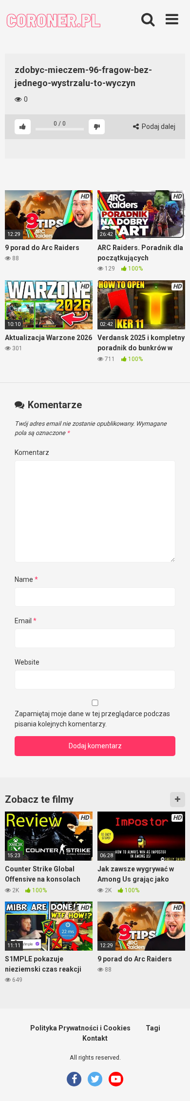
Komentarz (32, 452)
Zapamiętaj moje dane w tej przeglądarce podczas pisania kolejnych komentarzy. (92, 719)
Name (26, 579)
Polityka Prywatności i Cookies (80, 1028)
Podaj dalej (157, 126)
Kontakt (95, 1038)
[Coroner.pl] (53, 21)
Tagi (153, 1028)
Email (26, 621)
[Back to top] (172, 1081)
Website (27, 662)
